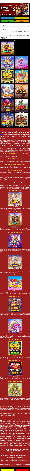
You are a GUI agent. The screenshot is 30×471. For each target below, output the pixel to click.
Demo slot (1, 134)
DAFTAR (8, 17)
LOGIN (22, 17)
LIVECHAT (8, 21)
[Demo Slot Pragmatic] (15, 198)
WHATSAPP (22, 21)
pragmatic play (18, 184)
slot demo (17, 148)
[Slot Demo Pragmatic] (15, 304)
